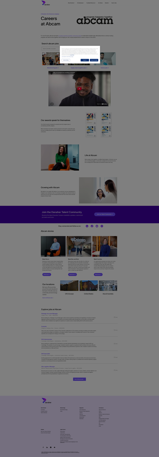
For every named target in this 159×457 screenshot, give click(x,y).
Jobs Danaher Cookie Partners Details (67, 56)
